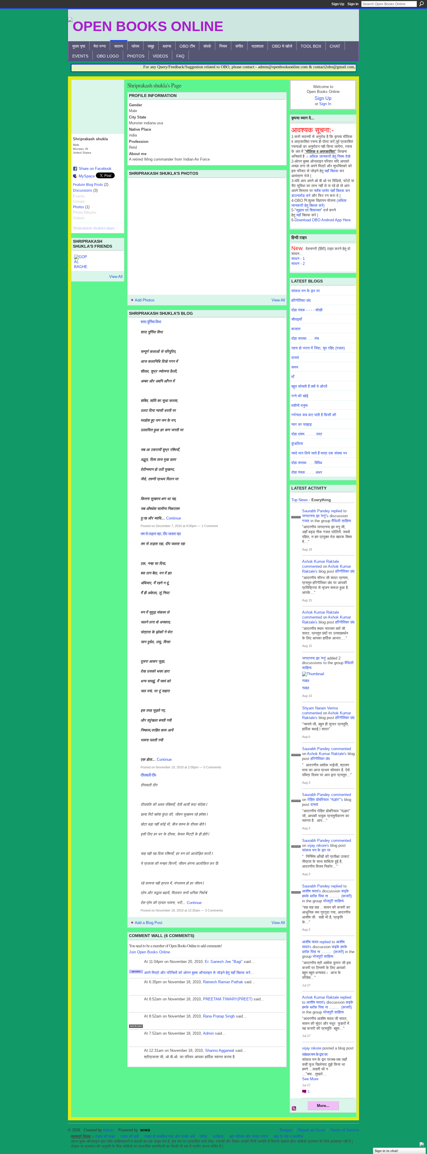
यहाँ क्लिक (331, 171)
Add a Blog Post (148, 923)
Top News (299, 500)
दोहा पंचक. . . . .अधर (306, 472)
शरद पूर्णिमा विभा (151, 321)
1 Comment (210, 526)
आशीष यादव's (311, 891)
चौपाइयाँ (296, 319)
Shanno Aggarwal (219, 1050)
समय (294, 367)
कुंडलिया (297, 443)
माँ (292, 377)
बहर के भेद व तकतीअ (288, 1136)
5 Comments (212, 767)
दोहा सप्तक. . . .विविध (306, 463)
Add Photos (145, 300)
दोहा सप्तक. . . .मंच (305, 338)
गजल (305, 521)
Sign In (352, 4)
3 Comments (214, 910)
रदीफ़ (203, 1136)
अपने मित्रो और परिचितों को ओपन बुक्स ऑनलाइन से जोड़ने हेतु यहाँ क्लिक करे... (199, 972)
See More (310, 1079)
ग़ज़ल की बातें (130, 1136)
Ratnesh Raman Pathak (223, 982)
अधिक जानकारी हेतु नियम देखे (329, 156)
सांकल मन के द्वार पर (305, 291)
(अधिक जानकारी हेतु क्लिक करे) (319, 203)
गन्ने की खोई (299, 396)
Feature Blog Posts (88, 185)
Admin (208, 1033)
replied (336, 511)
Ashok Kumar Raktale (320, 561)
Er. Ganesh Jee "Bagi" (224, 961)
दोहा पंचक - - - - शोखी (306, 310)
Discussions (82, 190)
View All (116, 276)
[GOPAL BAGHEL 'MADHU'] (81, 262)
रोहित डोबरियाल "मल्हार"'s (325, 799)
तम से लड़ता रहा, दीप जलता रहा (161, 533)
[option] (207, 236)
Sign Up (337, 4)
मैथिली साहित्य (341, 521)
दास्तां (295, 357)
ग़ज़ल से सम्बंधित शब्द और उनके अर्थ (169, 1136)
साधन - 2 (298, 263)
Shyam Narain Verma (320, 708)
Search (421, 3)
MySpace (87, 176)
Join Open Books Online (149, 952)
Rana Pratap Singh (219, 1016)
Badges (286, 1130)
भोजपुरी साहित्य (333, 901)
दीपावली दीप (148, 775)
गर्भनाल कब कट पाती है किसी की (313, 415)
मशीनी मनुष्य (299, 405)
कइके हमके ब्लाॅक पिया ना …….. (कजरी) (327, 893)
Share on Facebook (95, 168)
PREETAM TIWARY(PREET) (227, 999)
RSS (294, 1108)
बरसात (295, 329)
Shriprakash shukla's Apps (93, 228)
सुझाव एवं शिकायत (308, 210)
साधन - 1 (298, 258)
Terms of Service (344, 1130)
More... (323, 1105)
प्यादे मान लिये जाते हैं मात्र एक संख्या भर (319, 453)
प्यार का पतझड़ (301, 424)
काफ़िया (218, 1136)
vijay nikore (311, 1048)
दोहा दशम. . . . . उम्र (306, 434)
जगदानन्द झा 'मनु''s (315, 516)
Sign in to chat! (386, 1151)
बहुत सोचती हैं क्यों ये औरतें (309, 386)
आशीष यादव (310, 942)
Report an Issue (311, 1130)
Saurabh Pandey (316, 511)
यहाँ (298, 215)
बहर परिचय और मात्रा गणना (248, 1136)
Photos (78, 207)
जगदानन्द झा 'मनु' (314, 658)
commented (312, 566)
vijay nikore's (318, 845)
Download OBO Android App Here (323, 220)
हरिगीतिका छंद (301, 300)
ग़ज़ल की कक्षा (105, 1136)
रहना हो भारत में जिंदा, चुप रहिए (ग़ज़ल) (318, 348)
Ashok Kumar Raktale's (327, 754)
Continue (173, 518)
